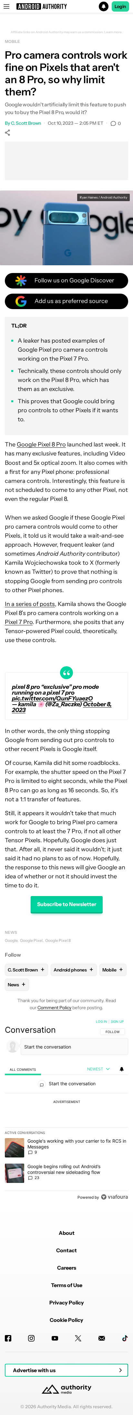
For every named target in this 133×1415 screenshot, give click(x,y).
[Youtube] (55, 1338)
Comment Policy (54, 1007)
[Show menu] (6, 6)
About (67, 1233)
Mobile (12, 41)
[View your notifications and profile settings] (121, 1069)
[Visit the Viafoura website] (114, 1197)
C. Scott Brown (26, 123)
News (11, 932)
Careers (66, 1267)
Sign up (117, 1021)
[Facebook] (8, 1338)
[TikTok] (125, 1338)
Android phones (73, 969)
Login (120, 6)
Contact (66, 1250)
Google (11, 940)
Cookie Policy (66, 1320)
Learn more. (113, 32)
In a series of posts (30, 604)
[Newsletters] (101, 1338)
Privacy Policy (66, 1302)
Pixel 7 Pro (19, 622)
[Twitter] (78, 1338)
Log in (101, 1021)
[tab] (23, 1069)
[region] (66, 1110)
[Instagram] (31, 1338)
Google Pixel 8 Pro (41, 444)
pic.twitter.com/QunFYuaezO (52, 698)
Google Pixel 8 (58, 940)
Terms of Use (66, 1285)
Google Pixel (31, 940)
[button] (66, 6)
